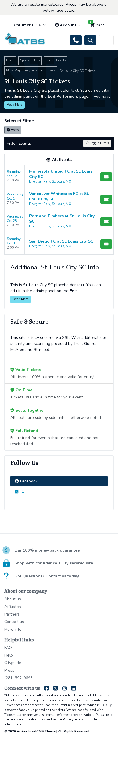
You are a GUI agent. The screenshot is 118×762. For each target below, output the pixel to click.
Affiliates (12, 606)
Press (9, 670)
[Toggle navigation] (106, 40)
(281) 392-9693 (18, 678)
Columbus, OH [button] (28, 25)
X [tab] (22, 492)
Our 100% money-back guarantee (47, 550)
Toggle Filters (99, 143)
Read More (14, 105)
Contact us (14, 621)
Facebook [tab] (28, 481)
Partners (12, 614)
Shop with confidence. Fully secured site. (54, 563)
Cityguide (12, 662)
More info (12, 629)
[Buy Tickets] (106, 176)
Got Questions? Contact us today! (46, 576)
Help (8, 655)
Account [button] (68, 25)
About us (12, 599)
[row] (59, 176)
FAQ (8, 647)
